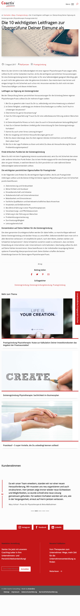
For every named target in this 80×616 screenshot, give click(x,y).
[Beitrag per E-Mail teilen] (48, 274)
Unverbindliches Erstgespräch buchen (77, 308)
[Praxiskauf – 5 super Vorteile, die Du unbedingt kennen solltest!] (37, 439)
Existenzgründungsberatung (41, 285)
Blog (13, 15)
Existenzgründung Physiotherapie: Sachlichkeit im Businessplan (31, 395)
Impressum (15, 592)
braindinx (31, 589)
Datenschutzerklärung (29, 592)
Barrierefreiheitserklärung (48, 592)
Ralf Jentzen (24, 64)
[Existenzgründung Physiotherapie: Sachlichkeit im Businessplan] (37, 389)
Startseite (7, 15)
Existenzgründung (22, 285)
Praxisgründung (22, 15)
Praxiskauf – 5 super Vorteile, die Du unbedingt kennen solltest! (31, 445)
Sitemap (6, 592)
